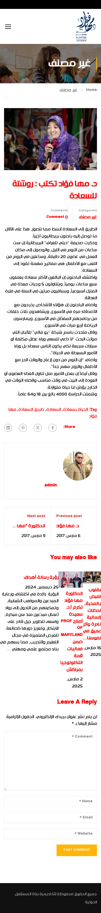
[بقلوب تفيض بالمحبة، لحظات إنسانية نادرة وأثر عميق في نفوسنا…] (92, 578)
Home (91, 90)
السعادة (53, 409)
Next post (36, 516)
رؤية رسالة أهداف (41, 577)
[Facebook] (52, 428)
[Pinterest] (23, 428)
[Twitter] (38, 428)
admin (50, 485)
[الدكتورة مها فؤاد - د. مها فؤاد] (85, 26)
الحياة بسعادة (75, 409)
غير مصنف (69, 90)
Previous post (69, 516)
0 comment (57, 217)
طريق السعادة (31, 409)
